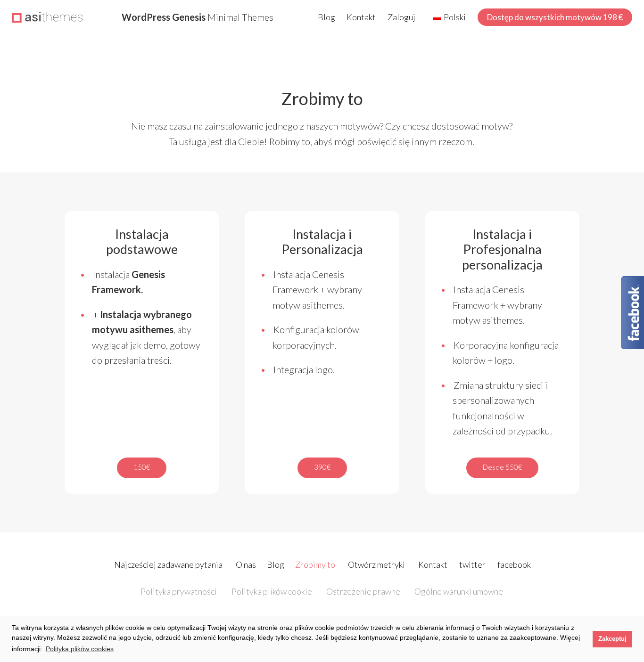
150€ (141, 467)
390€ (322, 467)
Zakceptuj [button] (612, 639)
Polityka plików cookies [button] (80, 649)
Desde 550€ (502, 467)
